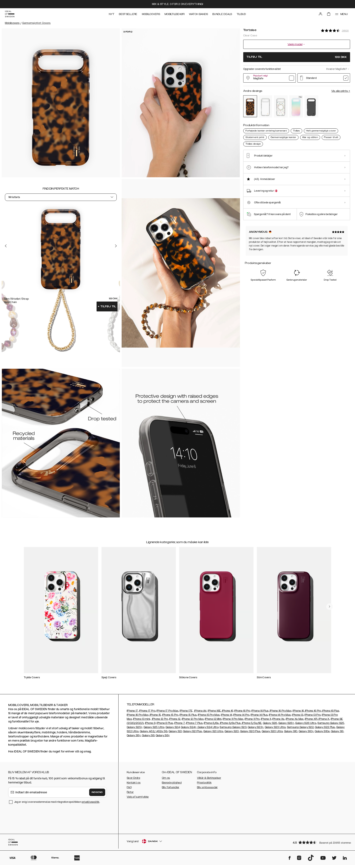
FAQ (129, 787)
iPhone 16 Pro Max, (280, 710)
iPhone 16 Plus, (260, 710)
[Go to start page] (9, 14)
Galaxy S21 (175, 731)
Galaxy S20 (232, 731)
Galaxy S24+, (189, 727)
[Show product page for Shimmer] (296, 106)
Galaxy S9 (337, 731)
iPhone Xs (278, 719)
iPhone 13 (297, 714)
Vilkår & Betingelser (209, 777)
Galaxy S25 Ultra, (154, 727)
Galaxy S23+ (255, 727)
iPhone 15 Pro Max (209, 714)
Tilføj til (107, 306)
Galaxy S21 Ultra (213, 731)
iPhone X (324, 719)
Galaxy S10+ (306, 731)
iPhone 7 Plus (194, 723)
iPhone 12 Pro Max (193, 719)
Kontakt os (134, 782)
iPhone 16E (214, 710)
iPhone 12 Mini (213, 719)
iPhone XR (311, 719)
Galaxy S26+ (286, 723)
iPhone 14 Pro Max (280, 714)
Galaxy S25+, (135, 727)
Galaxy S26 (270, 723)
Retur (130, 792)
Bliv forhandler (170, 787)
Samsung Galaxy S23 (233, 727)
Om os (166, 777)
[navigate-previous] (329, 606)
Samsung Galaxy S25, (331, 723)
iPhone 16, (227, 710)
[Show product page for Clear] (265, 106)
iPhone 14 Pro (241, 714)
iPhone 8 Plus (165, 723)
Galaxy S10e (322, 731)
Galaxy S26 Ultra (305, 723)
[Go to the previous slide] (6, 246)
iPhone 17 (132, 710)
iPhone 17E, (186, 710)
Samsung (293, 727)
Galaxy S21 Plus (192, 731)
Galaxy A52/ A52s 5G (153, 731)
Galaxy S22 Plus (325, 727)
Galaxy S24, (173, 727)
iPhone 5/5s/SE (251, 723)
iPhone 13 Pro (312, 714)
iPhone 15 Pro (170, 714)
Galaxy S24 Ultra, (208, 727)
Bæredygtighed (172, 782)
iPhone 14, (227, 714)
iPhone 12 (175, 719)
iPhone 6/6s (211, 723)
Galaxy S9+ (134, 735)
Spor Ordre (133, 777)
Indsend (97, 792)
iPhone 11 (266, 719)
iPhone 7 (179, 723)
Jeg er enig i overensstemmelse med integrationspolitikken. (57, 802)
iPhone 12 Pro (159, 719)
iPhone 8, (150, 723)
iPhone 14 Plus (259, 714)
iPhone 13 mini (141, 719)
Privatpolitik (204, 782)
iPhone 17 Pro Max (167, 710)
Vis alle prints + (340, 91)
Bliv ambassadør (207, 787)
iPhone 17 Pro (147, 710)
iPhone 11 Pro (252, 719)
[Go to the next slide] (116, 246)
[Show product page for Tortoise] (250, 106)
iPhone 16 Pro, (242, 710)
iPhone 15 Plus (188, 714)
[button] (320, 842)
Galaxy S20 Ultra (272, 731)
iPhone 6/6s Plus (230, 723)
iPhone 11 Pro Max (233, 719)
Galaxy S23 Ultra (275, 727)
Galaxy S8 (148, 735)
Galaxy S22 (307, 727)
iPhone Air (200, 710)
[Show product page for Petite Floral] (281, 106)
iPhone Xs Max (295, 719)
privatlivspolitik (90, 802)
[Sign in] (320, 14)
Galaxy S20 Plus (250, 731)
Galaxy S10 (290, 731)
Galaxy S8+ (163, 735)
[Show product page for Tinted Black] (311, 106)
